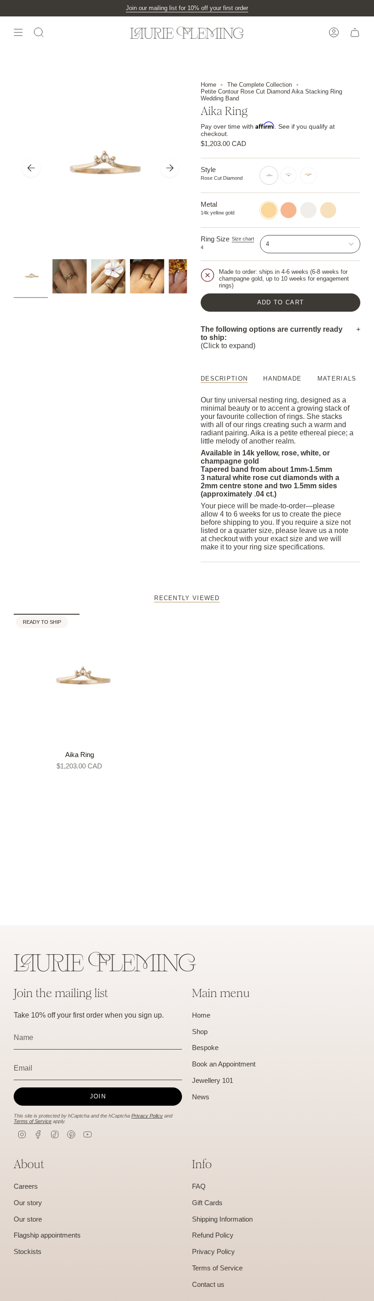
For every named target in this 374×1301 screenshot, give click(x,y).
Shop (200, 1031)
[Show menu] (18, 32)
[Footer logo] (105, 962)
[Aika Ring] (79, 680)
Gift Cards (207, 1203)
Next (170, 168)
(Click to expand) (272, 337)
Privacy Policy (147, 1115)
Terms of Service (33, 1121)
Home (208, 84)
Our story (28, 1203)
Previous (31, 168)
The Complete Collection (259, 84)
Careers (26, 1186)
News (200, 1097)
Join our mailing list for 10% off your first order (187, 8)
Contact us (208, 1284)
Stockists (28, 1251)
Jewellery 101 (212, 1080)
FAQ (199, 1186)
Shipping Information (222, 1219)
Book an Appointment (223, 1064)
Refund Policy (213, 1235)
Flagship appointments (47, 1235)
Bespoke (205, 1047)
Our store (28, 1219)
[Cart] (354, 32)
